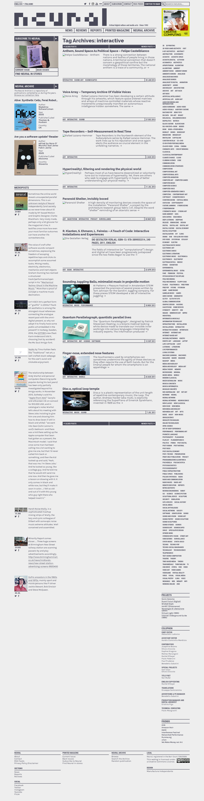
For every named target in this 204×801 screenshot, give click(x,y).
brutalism (167, 137)
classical (166, 152)
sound (82, 119)
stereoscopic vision (170, 536)
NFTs (181, 411)
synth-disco (179, 541)
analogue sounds (169, 79)
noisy (171, 414)
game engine (173, 290)
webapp (179, 581)
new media (176, 406)
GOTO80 (42, 333)
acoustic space (177, 57)
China (176, 146)
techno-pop (174, 544)
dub (170, 236)
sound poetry (168, 519)
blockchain (179, 123)
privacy (94, 219)
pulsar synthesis (170, 476)
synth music (167, 541)
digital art (184, 225)
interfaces (184, 330)
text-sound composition (172, 556)
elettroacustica (169, 262)
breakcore (167, 135)
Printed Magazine (117, 30)
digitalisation (168, 234)
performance (87, 305)
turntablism (180, 564)
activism (180, 59)
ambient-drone (181, 71)
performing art (181, 431)
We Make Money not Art (172, 742)
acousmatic (178, 54)
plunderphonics (177, 440)
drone (165, 236)
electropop (178, 259)
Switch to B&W (152, 3)
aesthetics (177, 62)
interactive (68, 80)
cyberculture (182, 205)
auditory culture (182, 109)
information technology (172, 321)
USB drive (166, 567)
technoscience (180, 550)
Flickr (17, 794)
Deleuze (165, 222)
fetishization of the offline (173, 276)
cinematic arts (168, 149)
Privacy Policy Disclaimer (26, 763)
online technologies (171, 423)
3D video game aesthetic (172, 48)
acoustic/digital (169, 59)
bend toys (178, 112)
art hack (178, 90)
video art (166, 570)
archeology (167, 88)
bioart (180, 115)
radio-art (178, 482)
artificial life (168, 99)
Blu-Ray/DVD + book (170, 126)
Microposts (21, 187)
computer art (168, 180)
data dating (167, 217)
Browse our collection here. (26, 95)
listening (166, 347)
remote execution (169, 485)
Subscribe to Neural (27, 38)
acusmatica (167, 62)
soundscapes (91, 80)
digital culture (168, 228)
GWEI (164, 730)
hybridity (166, 310)
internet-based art (170, 335)
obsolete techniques (171, 420)
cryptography (177, 203)
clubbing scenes (169, 160)
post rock (166, 448)
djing (181, 234)
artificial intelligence (171, 96)
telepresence (168, 553)
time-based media (169, 561)
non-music (179, 414)
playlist (166, 440)
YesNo (31, 349)
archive (166, 90)
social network (169, 510)
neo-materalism (169, 392)
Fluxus (165, 284)
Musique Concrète (170, 389)
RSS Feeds (138, 3)
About (107, 3)
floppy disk (182, 281)
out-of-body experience (172, 428)
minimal (177, 372)
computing (167, 194)
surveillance (105, 219)
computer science (170, 185)
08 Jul (17, 593)
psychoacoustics (169, 465)
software (96, 341)
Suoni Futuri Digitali (171, 601)
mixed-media (167, 375)
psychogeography (170, 468)
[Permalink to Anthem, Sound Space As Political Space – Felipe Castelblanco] (83, 66)
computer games (181, 180)
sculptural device (170, 496)
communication (169, 163)
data (176, 214)
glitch (165, 298)
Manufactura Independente (160, 771)
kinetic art (167, 341)
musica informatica (170, 386)
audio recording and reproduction (171, 103)
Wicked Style (167, 604)
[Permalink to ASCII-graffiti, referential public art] (21, 304)
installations (168, 327)
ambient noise (168, 71)
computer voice (169, 188)
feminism (171, 273)
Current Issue (22, 69)
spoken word (168, 533)
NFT (176, 411)
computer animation (170, 177)
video (185, 567)
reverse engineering (171, 491)
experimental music (170, 270)
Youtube (18, 792)
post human (167, 445)
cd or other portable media (173, 143)
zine (178, 584)
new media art (168, 411)
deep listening (168, 219)
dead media (177, 217)
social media (167, 505)
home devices (178, 307)
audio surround (169, 106)
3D (163, 45)
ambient (177, 68)
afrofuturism (168, 65)
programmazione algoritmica (174, 460)
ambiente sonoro (169, 74)
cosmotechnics (178, 197)
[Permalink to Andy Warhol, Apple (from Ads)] (21, 379)
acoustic (166, 57)
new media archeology (171, 409)
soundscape (167, 527)
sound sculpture (181, 519)
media (173, 361)
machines (182, 355)
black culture (168, 123)
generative (178, 296)
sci (164, 493)
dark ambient (168, 214)
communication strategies (173, 166)
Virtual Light (167, 613)
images (165, 313)
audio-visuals (168, 109)
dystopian (176, 239)
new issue (166, 406)
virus (165, 575)
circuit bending (182, 149)
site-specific (168, 502)
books (173, 132)
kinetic (182, 338)
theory (173, 558)
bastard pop (167, 112)
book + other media (175, 129)
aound (175, 85)
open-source (168, 426)
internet (166, 332)
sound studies (168, 524)
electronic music (169, 256)
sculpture (183, 496)
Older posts (70, 46)
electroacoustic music (172, 245)
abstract (180, 51)
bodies (181, 126)
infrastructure (169, 324)
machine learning (170, 355)
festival (180, 273)
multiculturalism (169, 380)
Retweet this (15, 214)
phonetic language (170, 434)
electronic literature (171, 253)
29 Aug (18, 547)
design (183, 222)
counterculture (169, 200)
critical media (182, 200)
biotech (176, 121)
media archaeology (170, 363)
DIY (176, 234)
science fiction (180, 493)
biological (167, 118)
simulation (175, 499)
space (165, 530)
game (165, 290)
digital (165, 225)
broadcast (177, 135)
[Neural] (60, 17)
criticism (166, 203)
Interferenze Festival (171, 732)
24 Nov (18, 211)
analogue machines (170, 76)
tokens (180, 561)
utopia (174, 567)
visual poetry (168, 578)
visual (171, 575)
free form (185, 284)
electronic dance (169, 250)
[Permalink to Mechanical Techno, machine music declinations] (21, 247)
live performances (170, 349)
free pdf (166, 287)
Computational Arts (170, 174)
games (178, 293)
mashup (166, 361)
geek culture (167, 296)
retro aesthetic (169, 488)
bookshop (181, 132)
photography (168, 437)
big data (166, 115)
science (87, 341)
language (176, 341)
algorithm (179, 65)
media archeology (170, 366)
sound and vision (169, 516)
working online (169, 584)
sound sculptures (170, 522)
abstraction (167, 54)
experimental (168, 267)
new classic (167, 403)
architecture (179, 88)
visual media (180, 575)
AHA (163, 725)
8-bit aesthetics (169, 51)
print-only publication (172, 457)
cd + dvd (180, 140)
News (69, 30)
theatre (166, 558)
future (173, 287)
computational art (170, 171)
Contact (128, 3)
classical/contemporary (172, 154)
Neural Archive (144, 30)
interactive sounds (170, 330)
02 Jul (17, 252)
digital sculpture (169, 231)
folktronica (174, 284)
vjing (177, 578)
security (166, 499)
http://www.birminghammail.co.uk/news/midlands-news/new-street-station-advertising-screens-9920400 (43, 562)
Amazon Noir (167, 727)
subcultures (167, 538)
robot (182, 491)
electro (174, 242)
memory (178, 369)
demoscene (174, 222)
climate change (169, 157)
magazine (166, 358)
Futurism (181, 287)
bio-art (173, 115)
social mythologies (170, 507)
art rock (166, 93)
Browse (115, 756)
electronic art (168, 248)
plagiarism (179, 437)
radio (180, 476)
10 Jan (18, 513)
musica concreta (169, 383)
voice (183, 578)
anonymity (167, 85)
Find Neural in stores (72, 763)
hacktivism (72, 219)
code (179, 160)
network (166, 394)
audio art (178, 99)
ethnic (165, 265)
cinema (183, 146)
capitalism (176, 137)
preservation (180, 454)
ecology (185, 239)
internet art (176, 332)
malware (181, 358)
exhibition (174, 265)
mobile (82, 376)
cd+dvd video (168, 146)
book (69, 269)
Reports (96, 30)
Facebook (18, 785)
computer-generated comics (174, 191)
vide (180, 567)
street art (184, 536)
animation (184, 82)
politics (166, 443)
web (173, 581)
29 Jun (18, 357)
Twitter (17, 787)
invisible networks (170, 338)
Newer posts (147, 46)
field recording (169, 279)
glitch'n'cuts (174, 298)
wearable (166, 581)
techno (165, 544)
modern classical (170, 378)
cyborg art (182, 211)
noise (165, 414)
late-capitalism (169, 344)
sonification (177, 513)
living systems (168, 352)
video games (176, 570)
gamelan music (168, 293)
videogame (167, 573)
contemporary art (180, 194)
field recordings (169, 281)
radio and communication (173, 479)
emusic (180, 262)
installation (182, 324)
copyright (167, 197)
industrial (167, 315)
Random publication (121, 761)
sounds (178, 524)
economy (166, 242)
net (80, 341)
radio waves (167, 482)
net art (184, 392)
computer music (169, 183)
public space (167, 474)
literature (176, 347)
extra (182, 270)
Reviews (81, 30)
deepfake (179, 219)
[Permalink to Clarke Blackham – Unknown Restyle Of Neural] (21, 201)
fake (164, 273)
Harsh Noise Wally (37, 508)
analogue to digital (170, 82)
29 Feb (17, 388)
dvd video (166, 239)
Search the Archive (121, 759)
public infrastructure (171, 471)
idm (181, 310)
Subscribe (117, 3)
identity (175, 310)
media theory (168, 369)
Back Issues (43, 69)
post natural (179, 445)
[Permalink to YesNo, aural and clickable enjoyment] (21, 352)
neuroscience (183, 400)
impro (184, 313)
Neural (17, 752)
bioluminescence (179, 118)
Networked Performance (172, 735)
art (64, 119)
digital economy (182, 228)
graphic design (169, 304)
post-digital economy (171, 451)
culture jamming (169, 205)
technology (167, 550)
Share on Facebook (18, 214)
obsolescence (168, 417)
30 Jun (18, 310)
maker (174, 358)
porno (173, 443)
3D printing (170, 45)
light (179, 344)
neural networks (169, 400)
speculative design (176, 530)
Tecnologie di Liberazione (173, 609)
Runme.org (166, 737)
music (76, 305)
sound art (79, 80)
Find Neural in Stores (28, 74)
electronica (182, 256)
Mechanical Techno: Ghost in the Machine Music (42, 285)
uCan (164, 740)
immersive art (175, 313)
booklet (166, 132)
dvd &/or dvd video (181, 236)
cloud (178, 157)
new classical (179, 403)
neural (174, 394)
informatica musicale (171, 318)
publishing (178, 474)
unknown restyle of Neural (41, 203)
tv (188, 564)
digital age (174, 225)
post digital (182, 443)
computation (168, 168)
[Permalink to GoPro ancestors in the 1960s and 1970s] (21, 583)
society (179, 510)
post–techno (168, 454)
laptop (185, 341)
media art (182, 366)
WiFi (185, 581)
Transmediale (168, 564)
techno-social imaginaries (173, 547)
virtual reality (178, 573)
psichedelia (167, 462)
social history (180, 502)
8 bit (184, 48)
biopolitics (167, 121)
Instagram (19, 790)
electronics (167, 259)
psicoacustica (179, 462)
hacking (179, 304)
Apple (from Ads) (37, 398)
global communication (171, 301)
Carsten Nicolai (169, 140)
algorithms (167, 68)
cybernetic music (169, 211)
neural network (169, 397)
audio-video (181, 106)
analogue (181, 74)
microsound (167, 372)
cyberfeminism (168, 208)
